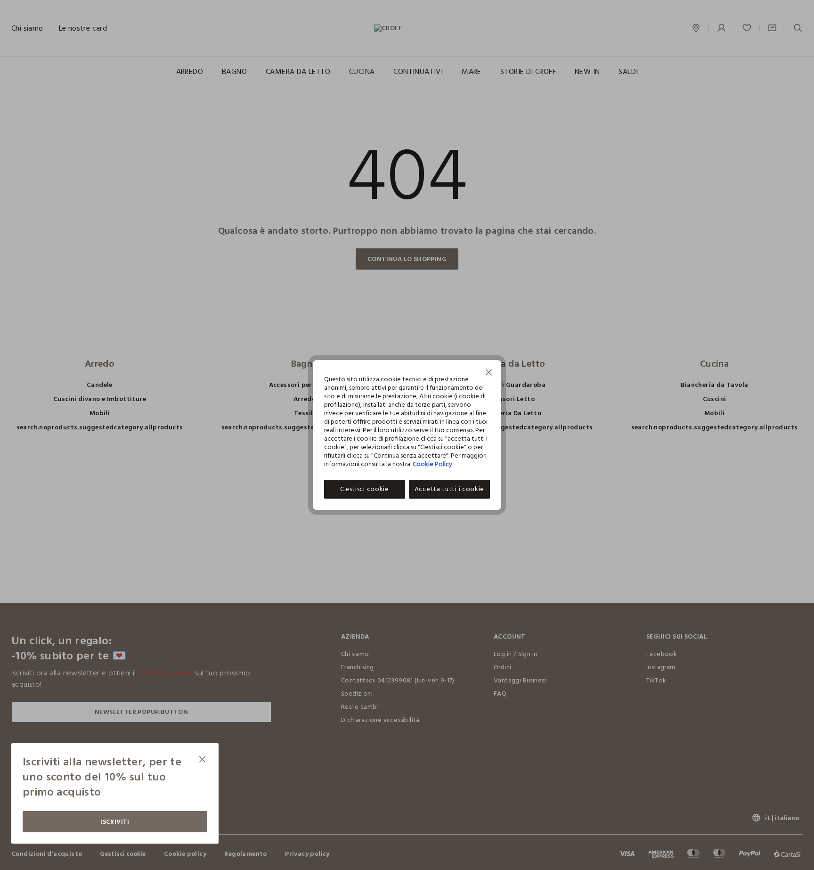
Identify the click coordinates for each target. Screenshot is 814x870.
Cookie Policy (432, 464)
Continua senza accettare (489, 373)
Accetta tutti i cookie (449, 489)
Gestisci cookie (364, 489)
